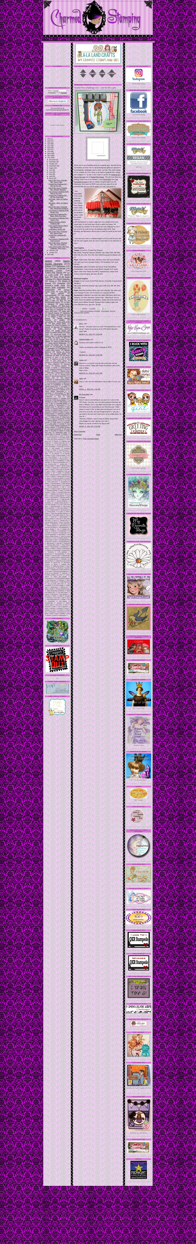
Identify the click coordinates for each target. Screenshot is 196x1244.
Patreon (47, 548)
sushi (51, 613)
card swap (47, 595)
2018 (49, 143)
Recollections (48, 553)
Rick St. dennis (64, 458)
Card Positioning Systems (90, 311)
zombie (65, 434)
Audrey (62, 435)
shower (68, 476)
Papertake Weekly (62, 403)
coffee (54, 595)
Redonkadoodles (59, 553)
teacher (49, 478)
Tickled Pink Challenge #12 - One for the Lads (58, 185)
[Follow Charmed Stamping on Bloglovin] (57, 102)
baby (49, 338)
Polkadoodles (57, 550)
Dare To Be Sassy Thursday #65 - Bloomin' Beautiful (58, 189)
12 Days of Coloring (58, 478)
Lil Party (61, 423)
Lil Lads (55, 532)
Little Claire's (61, 534)
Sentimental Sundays (53, 558)
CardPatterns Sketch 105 (57, 229)
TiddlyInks (61, 580)
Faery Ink (54, 516)
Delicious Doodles (59, 362)
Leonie (81, 360)
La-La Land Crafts (57, 274)
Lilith (55, 401)
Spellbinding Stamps (58, 566)
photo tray (65, 606)
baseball (47, 594)
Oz (60, 457)
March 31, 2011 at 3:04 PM (90, 334)
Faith (68, 418)
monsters (59, 602)
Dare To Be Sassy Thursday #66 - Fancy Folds (58, 181)
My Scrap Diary (84, 394)
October (52, 164)
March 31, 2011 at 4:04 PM (90, 355)
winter (51, 394)
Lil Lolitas (64, 386)
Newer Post (78, 434)
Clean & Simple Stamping (57, 495)
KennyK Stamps (53, 313)
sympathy (48, 412)
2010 (49, 254)
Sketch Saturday (63, 279)
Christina (56, 441)
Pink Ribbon (66, 548)
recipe (66, 608)
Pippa (66, 457)
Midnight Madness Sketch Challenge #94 (57, 222)
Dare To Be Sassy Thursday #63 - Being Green (58, 232)
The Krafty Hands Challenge (62, 578)
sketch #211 (107, 179)
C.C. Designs (66, 485)
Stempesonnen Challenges (61, 571)
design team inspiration (55, 287)
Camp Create (55, 417)
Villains (61, 430)
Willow (58, 465)
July (50, 170)
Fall (69, 362)
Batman (68, 435)
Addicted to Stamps (64, 413)
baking (46, 469)
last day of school (55, 474)
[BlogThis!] (99, 309)
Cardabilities (57, 384)
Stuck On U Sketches (51, 573)
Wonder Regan (66, 465)
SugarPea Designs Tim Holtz (53, 574)
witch (57, 355)
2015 (49, 149)
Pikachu (59, 548)
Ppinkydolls (51, 551)
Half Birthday (56, 448)
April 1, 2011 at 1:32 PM (89, 389)
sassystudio (49, 322)
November (52, 162)
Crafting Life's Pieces (52, 350)
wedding (62, 320)
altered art (55, 467)
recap (66, 410)
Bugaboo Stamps (56, 485)
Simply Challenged (64, 336)
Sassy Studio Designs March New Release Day (58, 226)
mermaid (47, 362)
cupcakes (67, 595)
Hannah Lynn (64, 520)
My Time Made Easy (64, 541)
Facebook (60, 309)
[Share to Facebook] (103, 309)
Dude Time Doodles (50, 446)
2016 (49, 147)
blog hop (57, 327)
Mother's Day (49, 336)
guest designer (57, 293)
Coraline (47, 367)
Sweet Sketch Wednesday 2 (55, 391)
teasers (55, 412)
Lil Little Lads (62, 532)
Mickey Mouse (49, 539)
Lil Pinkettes (60, 307)
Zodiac (48, 467)
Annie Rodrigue (52, 415)
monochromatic (49, 602)
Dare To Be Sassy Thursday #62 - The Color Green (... (58, 243)
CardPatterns (62, 348)
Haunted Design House (51, 522)
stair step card (61, 611)
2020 (49, 139)
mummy (53, 476)
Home (98, 434)
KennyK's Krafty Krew (55, 285)
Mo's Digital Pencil (59, 323)
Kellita (54, 449)
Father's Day (58, 345)
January (52, 252)
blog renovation (64, 594)
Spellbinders (60, 460)
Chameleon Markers (52, 490)
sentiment (60, 609)
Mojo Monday (61, 299)
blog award (55, 594)
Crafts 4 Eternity (65, 499)
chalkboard (60, 471)
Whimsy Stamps (49, 588)
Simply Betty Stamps (57, 297)
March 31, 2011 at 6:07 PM (90, 373)
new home (59, 604)
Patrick (53, 548)
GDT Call (58, 518)
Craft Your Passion (65, 497)
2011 (49, 157)
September (53, 166)
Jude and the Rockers (51, 527)
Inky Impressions (65, 523)
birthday (48, 266)
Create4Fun (48, 502)
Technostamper (49, 578)
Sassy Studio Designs (57, 262)
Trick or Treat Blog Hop (55, 583)
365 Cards (67, 479)
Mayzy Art (48, 339)
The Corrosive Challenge (55, 268)
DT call (60, 504)
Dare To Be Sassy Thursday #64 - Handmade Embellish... (59, 207)
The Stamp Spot (51, 580)
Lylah (53, 455)
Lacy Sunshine (49, 451)
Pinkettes (55, 371)
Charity (61, 490)
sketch (48, 261)
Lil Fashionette (62, 530)
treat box (49, 615)
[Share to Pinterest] (105, 309)
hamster (63, 599)
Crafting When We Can (61, 442)
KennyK (47, 327)
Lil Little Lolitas (52, 423)
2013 (49, 153)
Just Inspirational (63, 527)
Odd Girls (59, 543)
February (52, 250)
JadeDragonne (65, 367)
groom (68, 597)
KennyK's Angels (63, 449)
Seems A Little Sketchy (62, 341)
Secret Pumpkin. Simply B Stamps (60, 557)
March (51, 178)
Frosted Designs (49, 518)
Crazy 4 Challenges (58, 418)
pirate (46, 608)
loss (69, 599)
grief (63, 597)
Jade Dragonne (63, 525)
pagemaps (47, 606)
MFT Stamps (49, 388)
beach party (59, 469)
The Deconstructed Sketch (57, 301)
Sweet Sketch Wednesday (57, 343)
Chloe (53, 492)
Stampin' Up (64, 389)
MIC (65, 338)
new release (65, 295)
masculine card (66, 474)
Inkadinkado (55, 523)
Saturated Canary (53, 271)
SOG (61, 300)
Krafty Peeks (57, 422)
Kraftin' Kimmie (58, 332)
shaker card (52, 611)
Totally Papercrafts (65, 581)
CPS (59, 396)
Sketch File (57, 562)
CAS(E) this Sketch (52, 437)
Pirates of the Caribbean (51, 458)
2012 (49, 155)
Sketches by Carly (58, 359)
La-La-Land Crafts (60, 334)
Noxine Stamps (61, 455)
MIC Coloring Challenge (54, 369)
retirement (47, 609)
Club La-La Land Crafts (57, 310)
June (51, 172)
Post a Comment (79, 431)
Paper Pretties (55, 546)
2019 (49, 141)
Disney (46, 509)
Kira (58, 529)
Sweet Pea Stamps (60, 576)
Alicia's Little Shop (52, 481)
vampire (57, 434)
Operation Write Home (53, 544)
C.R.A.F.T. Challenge (53, 486)
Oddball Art (67, 543)
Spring (68, 566)
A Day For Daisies (61, 325)
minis (48, 476)
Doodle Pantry (51, 511)
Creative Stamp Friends (61, 502)
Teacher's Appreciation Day (60, 462)
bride (53, 471)
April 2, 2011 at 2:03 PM (89, 426)
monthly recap (57, 410)
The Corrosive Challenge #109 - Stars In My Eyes (59, 192)
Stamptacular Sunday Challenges (61, 569)
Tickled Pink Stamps (53, 273)
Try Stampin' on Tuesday (61, 346)
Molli (56, 539)
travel (68, 613)
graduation (51, 348)
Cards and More (56, 488)
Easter (55, 367)
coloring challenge (64, 381)
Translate (64, 93)
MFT (52, 403)
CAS (63, 486)
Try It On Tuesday (59, 585)
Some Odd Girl (64, 292)
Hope (60, 522)
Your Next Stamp (63, 592)
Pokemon (49, 550)
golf (54, 472)
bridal (48, 471)
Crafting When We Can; (53, 499)
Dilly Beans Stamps (60, 400)
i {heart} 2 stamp (57, 408)
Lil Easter (67, 422)
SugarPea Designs (64, 427)
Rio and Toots (56, 555)
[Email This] (97, 309)
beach (52, 469)
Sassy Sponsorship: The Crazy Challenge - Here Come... (59, 247)
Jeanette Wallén (84, 339)
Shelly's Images (50, 427)
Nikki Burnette (50, 543)
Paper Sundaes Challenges (59, 425)
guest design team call (53, 599)
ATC (46, 435)
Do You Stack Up (65, 509)
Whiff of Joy (64, 587)
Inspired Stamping (52, 525)
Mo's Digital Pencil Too (59, 376)
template (62, 613)
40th (61, 412)
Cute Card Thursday (50, 504)
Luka (46, 403)
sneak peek (66, 311)
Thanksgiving (60, 405)
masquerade (51, 601)
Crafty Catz (50, 500)
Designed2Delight (55, 506)
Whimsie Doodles (49, 465)
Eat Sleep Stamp (58, 515)
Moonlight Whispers (65, 539)
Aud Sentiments (55, 483)
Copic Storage (54, 497)
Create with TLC (49, 444)
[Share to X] (101, 309)
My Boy (55, 541)
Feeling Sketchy (52, 420)
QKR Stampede (62, 551)
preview (47, 345)
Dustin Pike (61, 446)
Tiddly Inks (50, 372)
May (50, 174)
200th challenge (58, 479)
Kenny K (53, 281)
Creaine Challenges (62, 500)
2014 (49, 151)
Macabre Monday (63, 537)
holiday (59, 472)
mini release (63, 601)
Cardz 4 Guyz (66, 488)
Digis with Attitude (63, 508)
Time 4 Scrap (54, 581)
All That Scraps (53, 435)
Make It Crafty (50, 300)
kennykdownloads (51, 295)
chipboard (48, 325)
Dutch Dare (48, 515)
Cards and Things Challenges (55, 439)
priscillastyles (59, 393)
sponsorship (50, 290)
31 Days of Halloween (54, 382)
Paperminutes (64, 546)
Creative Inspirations (62, 444)
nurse (66, 604)
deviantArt (49, 597)
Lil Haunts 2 (58, 451)
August (51, 168)
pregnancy (53, 608)
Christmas (61, 283)
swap (56, 613)
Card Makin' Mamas (64, 437)
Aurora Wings (63, 415)
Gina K (56, 520)
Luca (54, 537)
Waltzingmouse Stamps (62, 379)
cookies (60, 595)
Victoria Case (63, 464)
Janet (81, 378)
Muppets (49, 541)
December (52, 160)
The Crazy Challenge (54, 429)
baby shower (64, 467)
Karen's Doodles (49, 529)
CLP (46, 417)
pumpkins (60, 608)
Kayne (58, 338)
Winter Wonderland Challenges (55, 590)
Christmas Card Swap (56, 493)
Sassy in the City (50, 460)
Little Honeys (64, 401)
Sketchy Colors (65, 371)
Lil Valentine (55, 453)
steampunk (48, 355)
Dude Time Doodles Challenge (59, 513)
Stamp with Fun (51, 567)
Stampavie (60, 567)
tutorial (55, 615)
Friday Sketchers (53, 364)
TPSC (87, 368)
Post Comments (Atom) (91, 439)
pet (59, 606)
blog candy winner (60, 360)
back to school (51, 381)
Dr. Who (60, 511)
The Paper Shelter (59, 354)
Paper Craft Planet (57, 315)
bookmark (67, 469)
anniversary (59, 372)
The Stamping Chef (50, 464)
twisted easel (62, 615)
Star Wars (49, 571)
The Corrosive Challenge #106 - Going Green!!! (59, 240)
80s (56, 374)
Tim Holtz (53, 430)
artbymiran (48, 393)
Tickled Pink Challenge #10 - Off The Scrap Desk (58, 196)
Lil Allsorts (53, 530)
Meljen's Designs (61, 365)
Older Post (118, 434)
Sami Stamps (49, 405)
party (54, 606)
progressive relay (61, 432)
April (51, 176)
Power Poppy (66, 550)
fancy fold (57, 597)
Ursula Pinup (54, 587)
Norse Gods (59, 388)
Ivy (61, 420)
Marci (56, 357)
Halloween (60, 266)
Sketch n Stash (56, 316)
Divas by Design (54, 509)
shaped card (60, 476)
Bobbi (48, 485)
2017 (49, 145)
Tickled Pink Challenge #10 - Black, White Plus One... (58, 215)
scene (54, 609)
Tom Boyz (60, 406)
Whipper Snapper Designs (63, 588)
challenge (48, 299)
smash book (49, 434)
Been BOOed (66, 483)
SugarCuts (64, 573)
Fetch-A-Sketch (64, 516)
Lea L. (81, 323)
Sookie (55, 564)
